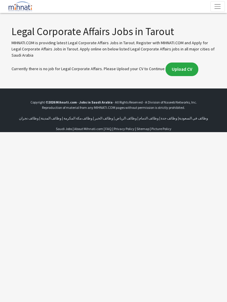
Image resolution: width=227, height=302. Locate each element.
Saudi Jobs (64, 129)
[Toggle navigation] (217, 6)
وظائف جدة (169, 118)
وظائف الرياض (126, 118)
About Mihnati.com (89, 129)
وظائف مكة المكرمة (78, 118)
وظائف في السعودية (193, 118)
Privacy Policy (124, 129)
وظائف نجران (29, 118)
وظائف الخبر (104, 118)
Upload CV (182, 69)
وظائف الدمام (149, 118)
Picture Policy (161, 129)
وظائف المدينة (51, 118)
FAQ (108, 129)
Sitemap (143, 129)
